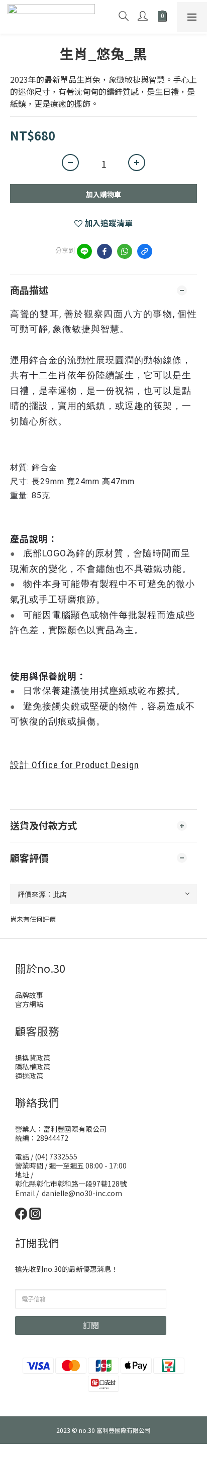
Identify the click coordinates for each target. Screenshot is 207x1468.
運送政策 (29, 1076)
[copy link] (144, 251)
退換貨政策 (32, 1058)
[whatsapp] (124, 251)
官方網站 (29, 1004)
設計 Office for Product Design (74, 765)
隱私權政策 (32, 1067)
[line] (84, 251)
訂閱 (91, 1325)
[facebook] (104, 251)
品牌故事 (29, 995)
